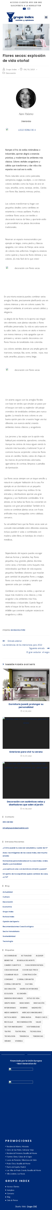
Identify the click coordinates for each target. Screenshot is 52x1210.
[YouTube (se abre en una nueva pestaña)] (24, 8)
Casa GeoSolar (11, 970)
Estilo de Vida (33, 998)
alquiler (39, 955)
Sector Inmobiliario (11, 931)
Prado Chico (41, 1017)
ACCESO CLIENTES (19, 2)
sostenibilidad (33, 1027)
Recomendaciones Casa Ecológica (18, 926)
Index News (24, 1003)
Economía (7, 906)
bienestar (8, 960)
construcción (29, 974)
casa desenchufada (34, 965)
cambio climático (12, 965)
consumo (8, 979)
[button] (46, 17)
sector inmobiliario (13, 1027)
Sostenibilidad (9, 936)
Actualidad (8, 892)
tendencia (24, 1036)
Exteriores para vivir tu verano (26, 751)
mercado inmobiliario (32, 1012)
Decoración (11, 73)
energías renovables (13, 998)
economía (21, 993)
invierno (23, 1008)
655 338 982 (35, 2)
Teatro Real (20, 1031)
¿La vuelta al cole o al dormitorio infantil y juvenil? (25, 869)
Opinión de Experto (11, 921)
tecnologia (35, 1031)
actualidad (26, 955)
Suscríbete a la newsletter (26, 5)
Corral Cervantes (25, 979)
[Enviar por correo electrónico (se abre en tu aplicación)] (28, 8)
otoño (22, 630)
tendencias (38, 1036)
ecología (8, 993)
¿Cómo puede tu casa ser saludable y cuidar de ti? (25, 848)
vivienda (19, 1041)
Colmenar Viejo (11, 974)
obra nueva (26, 1017)
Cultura (6, 897)
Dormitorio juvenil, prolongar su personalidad (26, 706)
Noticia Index (8, 916)
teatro (7, 1031)
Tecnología (8, 941)
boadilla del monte (26, 960)
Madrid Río (36, 1008)
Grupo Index (11, 69)
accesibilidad (10, 955)
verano (7, 1041)
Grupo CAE (32, 1206)
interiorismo (10, 1008)
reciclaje (8, 1022)
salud (38, 1022)
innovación (39, 1003)
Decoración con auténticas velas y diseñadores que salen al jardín (26, 803)
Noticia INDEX (10, 1017)
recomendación (24, 1022)
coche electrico (30, 970)
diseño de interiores (29, 989)
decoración (15, 630)
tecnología (9, 1036)
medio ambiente (11, 1012)
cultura (29, 984)
